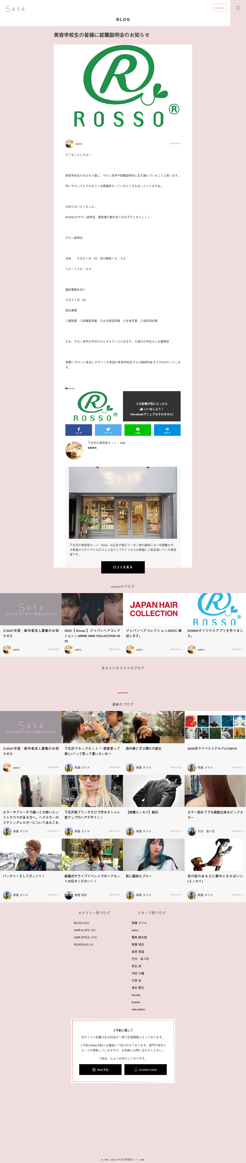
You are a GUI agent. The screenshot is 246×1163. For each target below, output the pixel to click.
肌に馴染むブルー (139, 876)
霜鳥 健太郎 (139, 937)
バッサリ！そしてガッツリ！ (24, 876)
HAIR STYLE (82, 937)
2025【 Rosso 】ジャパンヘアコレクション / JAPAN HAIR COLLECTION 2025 (92, 636)
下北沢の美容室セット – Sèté (106, 443)
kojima (136, 1002)
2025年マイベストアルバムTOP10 (212, 749)
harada (136, 995)
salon (135, 930)
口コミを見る (123, 567)
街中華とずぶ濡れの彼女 (144, 749)
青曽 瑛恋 (81, 895)
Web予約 (219, 8)
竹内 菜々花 (206, 831)
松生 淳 (136, 966)
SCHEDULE (81, 944)
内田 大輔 (138, 973)
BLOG (71, 388)
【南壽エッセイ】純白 (142, 812)
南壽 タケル (82, 768)
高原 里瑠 (138, 952)
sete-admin (138, 1009)
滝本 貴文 (138, 988)
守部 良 (136, 980)
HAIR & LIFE (82, 930)
